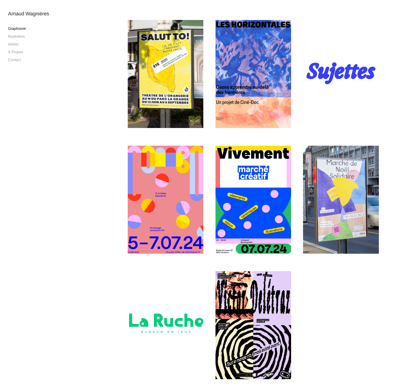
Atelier (13, 44)
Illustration (16, 36)
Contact (14, 60)
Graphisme (17, 29)
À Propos (15, 52)
